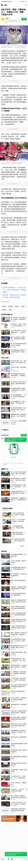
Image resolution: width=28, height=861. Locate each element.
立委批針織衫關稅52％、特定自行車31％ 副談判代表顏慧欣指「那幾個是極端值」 (15, 290)
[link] (8, 859)
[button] (4, 859)
